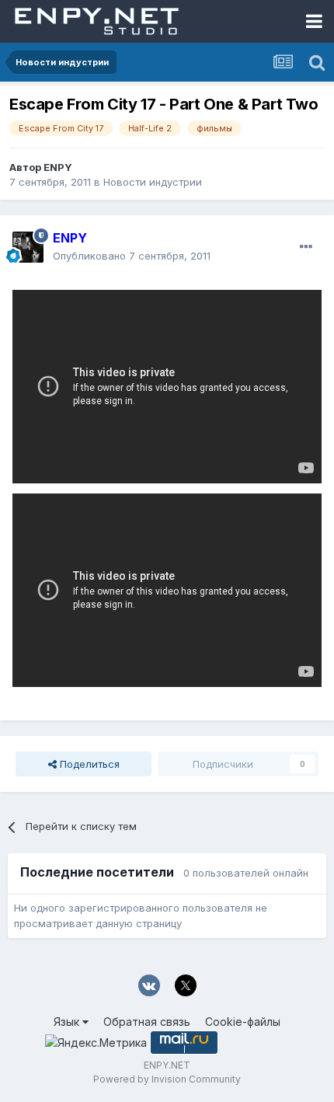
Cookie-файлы (242, 1021)
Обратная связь (146, 1021)
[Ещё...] (306, 247)
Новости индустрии (152, 182)
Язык (68, 1021)
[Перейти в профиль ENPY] (27, 247)
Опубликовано (131, 255)
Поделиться (88, 764)
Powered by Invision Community (167, 1079)
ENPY (57, 167)
